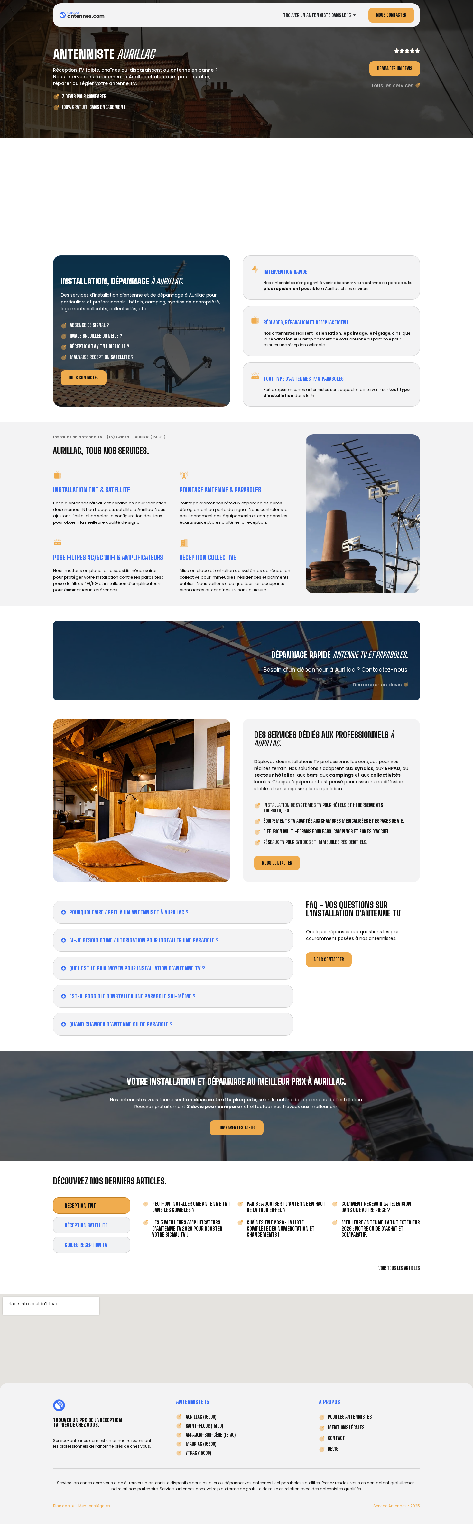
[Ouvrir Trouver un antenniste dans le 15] (354, 15)
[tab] (91, 1205)
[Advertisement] (236, 195)
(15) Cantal (119, 437)
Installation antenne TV (78, 437)
